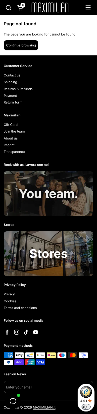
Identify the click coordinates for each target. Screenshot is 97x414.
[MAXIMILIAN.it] (50, 7)
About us (11, 138)
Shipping (10, 82)
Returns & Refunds (18, 89)
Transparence (14, 152)
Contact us (12, 75)
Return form (13, 102)
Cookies (10, 301)
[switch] (86, 407)
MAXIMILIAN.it (44, 407)
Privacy (9, 294)
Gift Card (11, 125)
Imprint (9, 145)
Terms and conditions (20, 308)
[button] (8, 7)
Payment (10, 96)
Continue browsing (21, 45)
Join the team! (15, 131)
